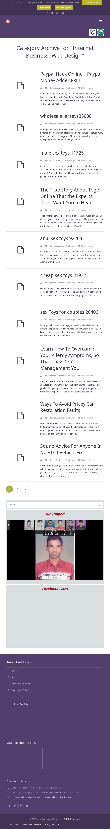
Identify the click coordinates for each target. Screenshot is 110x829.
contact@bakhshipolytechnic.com (64, 2)
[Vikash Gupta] (29, 525)
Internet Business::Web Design (62, 88)
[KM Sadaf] (71, 525)
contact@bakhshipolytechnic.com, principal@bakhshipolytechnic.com (42, 797)
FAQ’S (13, 677)
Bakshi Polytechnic (72, 819)
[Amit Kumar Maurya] (81, 525)
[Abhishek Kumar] (60, 525)
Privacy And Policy (19, 690)
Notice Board (44, 7)
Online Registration (92, 2)
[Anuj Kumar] (50, 525)
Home (13, 670)
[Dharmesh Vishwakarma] (40, 525)
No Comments (87, 88)
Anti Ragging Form (63, 7)
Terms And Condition (20, 683)
